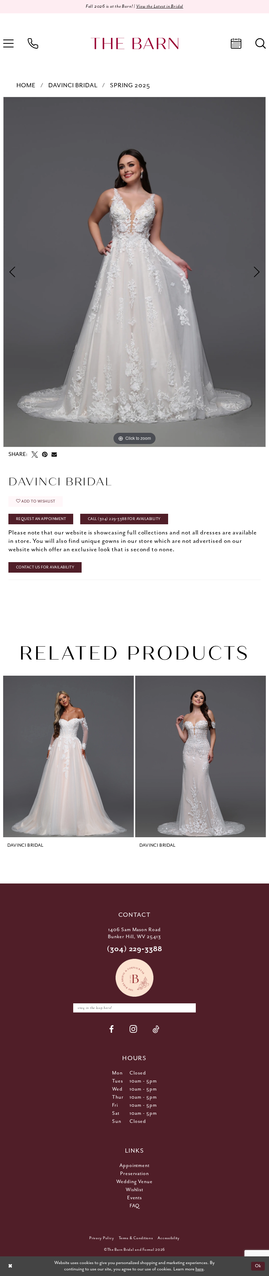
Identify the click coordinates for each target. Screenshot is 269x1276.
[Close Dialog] (10, 1266)
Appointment (134, 1165)
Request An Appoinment (41, 519)
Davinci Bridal (72, 85)
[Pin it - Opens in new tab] (44, 454)
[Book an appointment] (236, 43)
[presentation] (68, 756)
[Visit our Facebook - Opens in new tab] (111, 1029)
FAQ (134, 1206)
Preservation (134, 1173)
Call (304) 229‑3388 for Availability (124, 519)
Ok (258, 1266)
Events (134, 1198)
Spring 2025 (130, 85)
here (199, 1269)
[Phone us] (33, 43)
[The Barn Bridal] (134, 43)
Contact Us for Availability (45, 567)
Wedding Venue (134, 1182)
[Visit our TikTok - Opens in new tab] (156, 1029)
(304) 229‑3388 (135, 949)
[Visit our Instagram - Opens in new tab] (133, 1029)
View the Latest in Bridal (160, 6)
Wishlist (135, 1190)
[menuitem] (33, 43)
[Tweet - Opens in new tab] (35, 454)
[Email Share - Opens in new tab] (54, 454)
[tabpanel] (134, 272)
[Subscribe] (189, 1007)
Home (26, 85)
